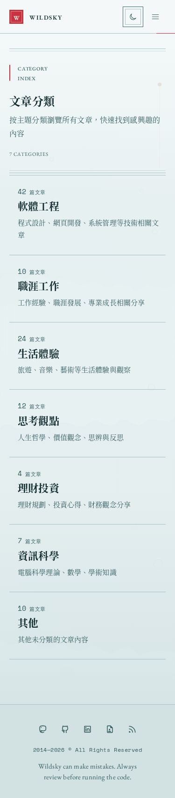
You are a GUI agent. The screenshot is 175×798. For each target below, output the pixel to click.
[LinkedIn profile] (87, 729)
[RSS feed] (132, 729)
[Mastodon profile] (43, 729)
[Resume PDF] (110, 729)
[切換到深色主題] (133, 17)
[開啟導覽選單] (155, 17)
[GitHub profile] (65, 729)
